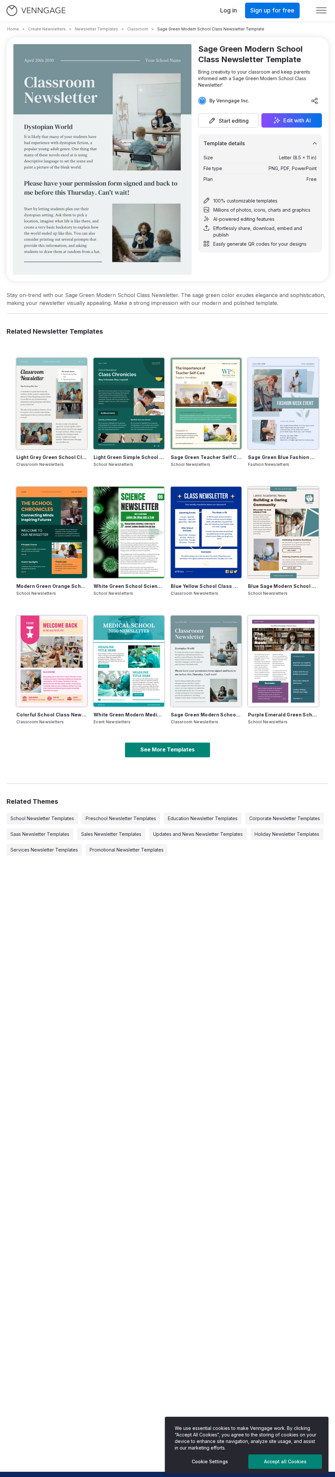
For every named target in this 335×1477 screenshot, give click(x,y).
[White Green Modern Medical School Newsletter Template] (129, 661)
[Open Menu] (321, 10)
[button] (228, 120)
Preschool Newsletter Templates (121, 818)
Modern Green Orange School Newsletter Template (51, 586)
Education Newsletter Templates (203, 818)
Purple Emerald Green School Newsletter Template (283, 714)
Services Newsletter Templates (44, 850)
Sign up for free (272, 10)
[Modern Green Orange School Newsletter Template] (51, 532)
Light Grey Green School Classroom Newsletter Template (51, 457)
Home (13, 28)
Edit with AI (297, 120)
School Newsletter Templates (42, 818)
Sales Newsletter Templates (111, 834)
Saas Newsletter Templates (39, 834)
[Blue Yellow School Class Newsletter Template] (206, 532)
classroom (137, 28)
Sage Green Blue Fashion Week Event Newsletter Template (283, 457)
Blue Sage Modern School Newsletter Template (283, 586)
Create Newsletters (47, 28)
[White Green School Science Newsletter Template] (129, 532)
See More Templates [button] (167, 749)
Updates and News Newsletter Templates (198, 834)
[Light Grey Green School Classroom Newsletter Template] (51, 403)
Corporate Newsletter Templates (284, 818)
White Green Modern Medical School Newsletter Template (129, 714)
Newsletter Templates (96, 28)
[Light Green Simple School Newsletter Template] (129, 403)
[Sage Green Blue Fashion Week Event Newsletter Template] (283, 403)
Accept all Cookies (285, 1461)
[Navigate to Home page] (36, 10)
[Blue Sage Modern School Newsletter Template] (283, 532)
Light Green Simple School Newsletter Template (129, 457)
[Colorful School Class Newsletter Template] (51, 661)
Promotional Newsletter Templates (127, 850)
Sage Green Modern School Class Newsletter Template (206, 714)
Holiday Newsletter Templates (287, 834)
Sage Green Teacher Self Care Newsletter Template (206, 457)
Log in (228, 10)
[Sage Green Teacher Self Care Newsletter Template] (206, 403)
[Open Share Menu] (315, 101)
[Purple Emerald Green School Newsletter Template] (283, 661)
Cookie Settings (210, 1461)
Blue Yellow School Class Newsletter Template (206, 586)
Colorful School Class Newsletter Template (51, 714)
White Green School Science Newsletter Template (129, 586)
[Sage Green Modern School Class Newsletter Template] (206, 661)
